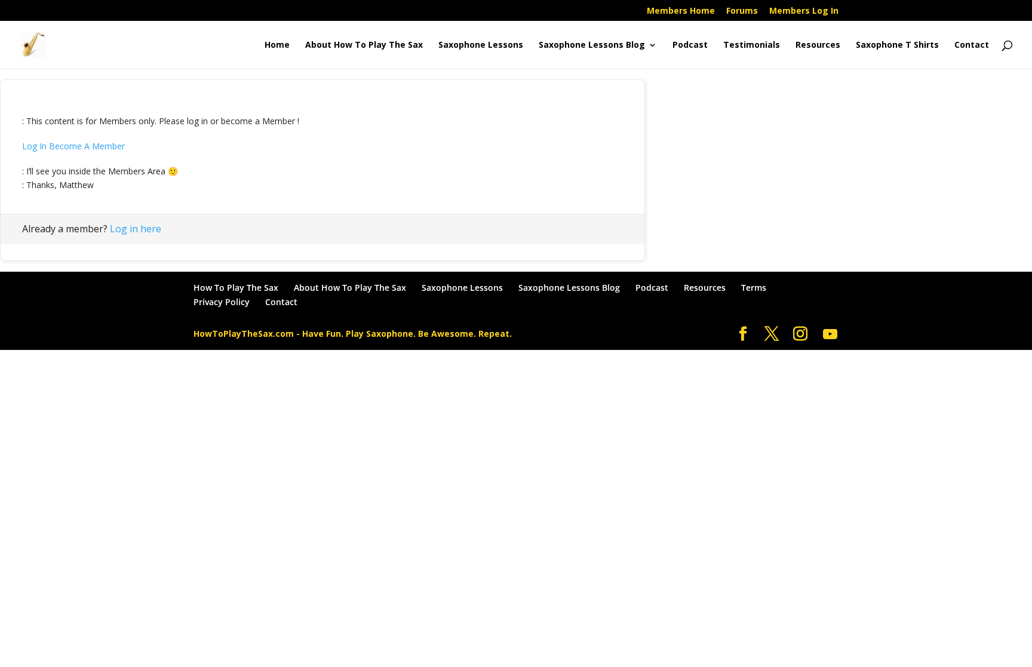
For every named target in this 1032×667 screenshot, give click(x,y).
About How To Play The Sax (364, 45)
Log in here (135, 228)
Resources (818, 45)
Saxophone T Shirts (897, 45)
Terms (753, 287)
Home (277, 45)
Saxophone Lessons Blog (592, 45)
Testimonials (751, 45)
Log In (34, 146)
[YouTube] (830, 334)
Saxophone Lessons (480, 45)
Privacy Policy (222, 302)
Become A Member (87, 146)
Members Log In (803, 11)
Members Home (681, 11)
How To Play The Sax (236, 287)
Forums (742, 11)
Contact (971, 45)
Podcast (690, 45)
